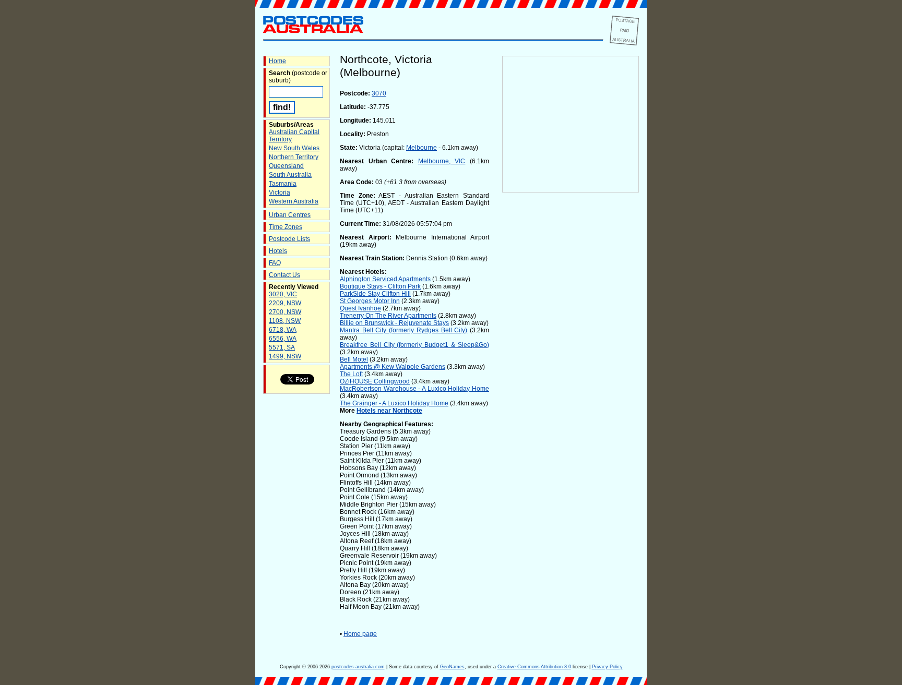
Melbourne (421, 147)
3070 (379, 93)
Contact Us (284, 275)
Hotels (278, 251)
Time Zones (285, 227)
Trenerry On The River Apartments (388, 315)
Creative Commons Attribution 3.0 (534, 666)
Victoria (279, 192)
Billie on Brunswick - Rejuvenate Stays (394, 323)
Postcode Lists (289, 239)
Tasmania (282, 183)
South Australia (290, 174)
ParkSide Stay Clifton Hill (375, 293)
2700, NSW (285, 312)
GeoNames (452, 666)
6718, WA (282, 329)
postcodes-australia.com (358, 666)
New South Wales (294, 148)
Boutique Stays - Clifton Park (380, 286)
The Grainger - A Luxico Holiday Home (394, 403)
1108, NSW (285, 321)
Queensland (286, 166)
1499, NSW (285, 356)
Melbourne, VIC (442, 161)
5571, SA (282, 347)
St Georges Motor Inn (370, 301)
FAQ (275, 263)
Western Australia (293, 201)
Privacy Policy (607, 666)
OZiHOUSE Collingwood (375, 381)
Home (277, 61)
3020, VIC (283, 294)
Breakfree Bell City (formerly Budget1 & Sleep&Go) (414, 344)
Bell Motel (354, 359)
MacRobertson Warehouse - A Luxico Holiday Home (414, 388)
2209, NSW (285, 303)
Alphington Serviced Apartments (385, 279)
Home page (360, 634)
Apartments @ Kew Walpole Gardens (392, 366)
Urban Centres (290, 215)
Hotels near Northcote (389, 410)
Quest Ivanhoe (360, 308)
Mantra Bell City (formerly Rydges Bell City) (403, 330)
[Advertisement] (570, 365)
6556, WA (282, 338)
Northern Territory (293, 157)
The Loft (351, 374)
